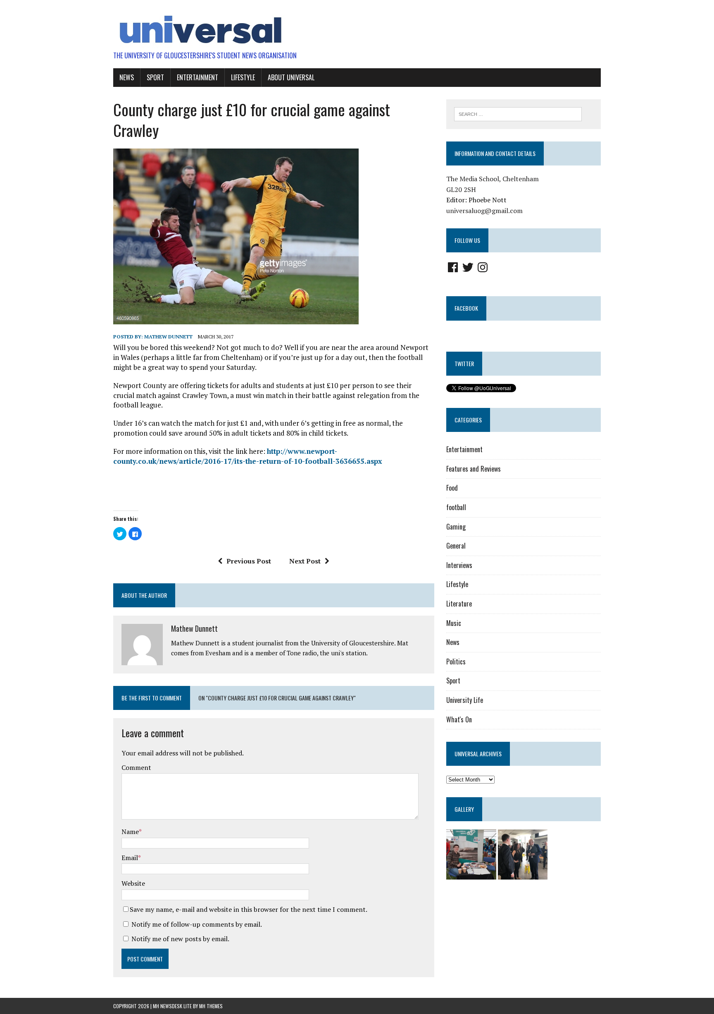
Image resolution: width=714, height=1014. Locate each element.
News (126, 77)
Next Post (305, 561)
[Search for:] (518, 113)
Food (452, 488)
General (456, 546)
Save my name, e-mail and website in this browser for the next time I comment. (248, 909)
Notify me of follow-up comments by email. (196, 924)
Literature (459, 604)
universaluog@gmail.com (484, 210)
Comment (136, 767)
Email (129, 857)
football (456, 507)
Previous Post (248, 561)
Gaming (456, 527)
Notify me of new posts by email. (180, 938)
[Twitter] (467, 267)
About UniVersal (291, 77)
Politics (456, 661)
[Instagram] (482, 267)
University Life (464, 700)
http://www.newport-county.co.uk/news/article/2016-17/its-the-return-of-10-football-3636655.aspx (247, 456)
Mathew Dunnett (168, 336)
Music (453, 623)
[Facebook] (452, 267)
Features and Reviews (473, 469)
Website (133, 883)
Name (130, 831)
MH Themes (211, 1005)
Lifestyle (243, 77)
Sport (155, 77)
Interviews (459, 565)
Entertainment (197, 77)
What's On (459, 719)
